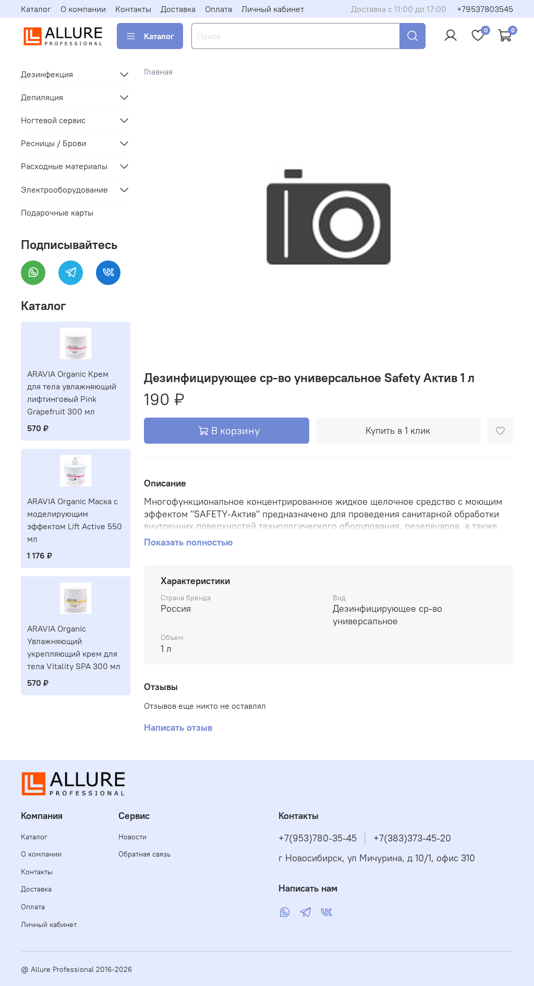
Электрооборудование (64, 189)
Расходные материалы (64, 166)
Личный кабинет (272, 9)
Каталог (36, 9)
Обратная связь (144, 854)
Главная (158, 71)
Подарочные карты (57, 212)
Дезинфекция (47, 74)
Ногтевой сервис (53, 120)
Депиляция (42, 97)
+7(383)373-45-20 (412, 838)
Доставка (178, 9)
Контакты (133, 9)
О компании (83, 9)
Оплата (218, 9)
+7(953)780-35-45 (317, 838)
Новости (132, 836)
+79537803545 (485, 9)
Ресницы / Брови (53, 143)
